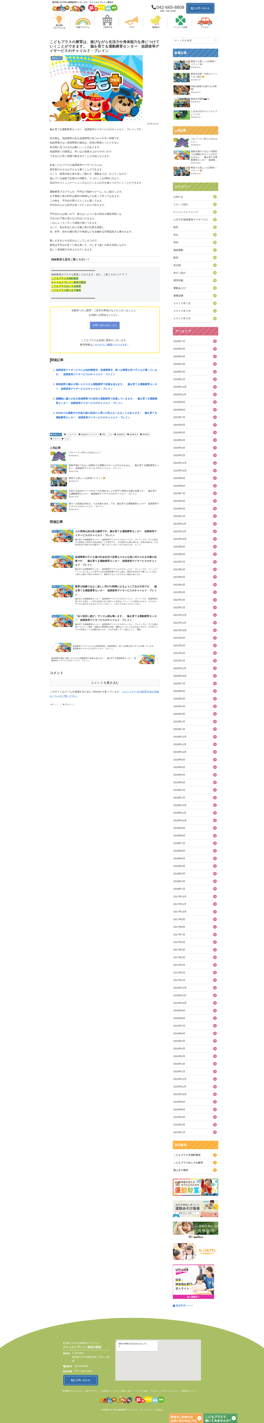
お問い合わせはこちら (104, 325)
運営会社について (189, 1391)
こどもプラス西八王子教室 (66, 290)
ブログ (115, 1391)
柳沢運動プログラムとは (72, 1391)
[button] (215, 40)
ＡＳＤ (66, 439)
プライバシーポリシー (170, 1391)
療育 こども (107, 434)
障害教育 (146, 434)
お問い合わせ (202, 8)
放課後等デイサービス (89, 434)
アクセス (154, 1391)
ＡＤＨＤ (56, 439)
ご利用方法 (105, 1391)
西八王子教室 (180, 1170)
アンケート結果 (141, 1391)
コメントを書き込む (105, 682)
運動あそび (57, 434)
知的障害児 (134, 434)
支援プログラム (91, 1391)
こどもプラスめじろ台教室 (66, 286)
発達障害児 (121, 434)
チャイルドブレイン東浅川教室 (68, 282)
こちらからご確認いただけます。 (111, 344)
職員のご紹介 (126, 1391)
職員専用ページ (184, 1305)
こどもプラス (71, 434)
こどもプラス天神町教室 (65, 278)
